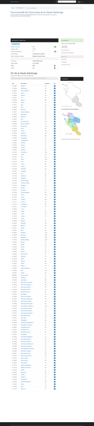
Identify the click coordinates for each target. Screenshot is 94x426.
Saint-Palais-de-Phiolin (26, 339)
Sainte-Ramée (24, 362)
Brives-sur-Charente (25, 123)
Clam (22, 157)
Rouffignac (23, 277)
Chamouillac (24, 135)
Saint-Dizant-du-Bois (26, 289)
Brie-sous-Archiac (25, 121)
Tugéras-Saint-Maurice (26, 381)
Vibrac (22, 386)
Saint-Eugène (24, 294)
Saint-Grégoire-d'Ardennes (27, 313)
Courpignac (24, 171)
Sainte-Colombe (24, 358)
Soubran (23, 374)
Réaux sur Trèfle (25, 275)
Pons (22, 270)
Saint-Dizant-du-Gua (25, 291)
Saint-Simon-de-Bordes (26, 351)
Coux (22, 173)
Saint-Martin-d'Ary (25, 329)
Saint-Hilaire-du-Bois (26, 315)
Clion (22, 161)
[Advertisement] (47, 28)
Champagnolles (24, 140)
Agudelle (23, 86)
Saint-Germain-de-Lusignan (27, 306)
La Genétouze (24, 204)
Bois (22, 107)
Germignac (23, 185)
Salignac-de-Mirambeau (26, 365)
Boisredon (23, 109)
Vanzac (22, 384)
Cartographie (64, 62)
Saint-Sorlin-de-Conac (26, 353)
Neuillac (23, 246)
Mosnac (23, 244)
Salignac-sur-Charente (26, 367)
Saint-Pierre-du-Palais (26, 341)
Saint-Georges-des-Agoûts (27, 303)
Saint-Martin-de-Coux (26, 332)
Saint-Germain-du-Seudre (26, 310)
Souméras (23, 377)
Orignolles (23, 256)
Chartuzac (23, 142)
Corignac (23, 166)
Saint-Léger (23, 317)
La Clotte (23, 201)
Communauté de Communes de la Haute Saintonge (37, 12)
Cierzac (23, 154)
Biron (22, 104)
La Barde (23, 199)
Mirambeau (23, 232)
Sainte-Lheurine (24, 360)
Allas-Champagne (25, 90)
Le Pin (22, 209)
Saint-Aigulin (24, 280)
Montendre (23, 235)
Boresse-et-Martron (25, 112)
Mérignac (23, 225)
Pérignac (23, 261)
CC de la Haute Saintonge (31, 8)
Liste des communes (65, 64)
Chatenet (23, 145)
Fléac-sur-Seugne (25, 180)
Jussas (23, 197)
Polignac (23, 265)
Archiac (23, 93)
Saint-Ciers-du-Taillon (26, 287)
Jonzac (23, 194)
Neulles (23, 249)
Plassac (23, 263)
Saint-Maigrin (24, 320)
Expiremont (23, 178)
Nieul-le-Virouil (24, 254)
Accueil (13, 8)
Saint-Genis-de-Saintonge (27, 298)
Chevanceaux (24, 152)
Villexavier (23, 388)
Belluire (23, 102)
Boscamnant (24, 114)
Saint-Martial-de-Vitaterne (27, 325)
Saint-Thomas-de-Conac (26, 355)
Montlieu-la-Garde (25, 239)
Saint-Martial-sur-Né (25, 327)
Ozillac (22, 258)
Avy (22, 97)
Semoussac (23, 372)
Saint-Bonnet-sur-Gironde (27, 282)
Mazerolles (23, 223)
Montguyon (23, 237)
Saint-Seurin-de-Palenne (26, 346)
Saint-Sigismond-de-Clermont (27, 348)
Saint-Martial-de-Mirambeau (27, 322)
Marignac (23, 220)
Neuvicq (23, 251)
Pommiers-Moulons (25, 268)
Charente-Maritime (19, 8)
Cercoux (23, 130)
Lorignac (23, 216)
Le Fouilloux (24, 206)
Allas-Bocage (24, 88)
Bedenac (23, 100)
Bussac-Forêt (24, 126)
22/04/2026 (63, 59)
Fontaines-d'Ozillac (25, 183)
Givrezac (23, 187)
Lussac (23, 218)
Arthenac (23, 95)
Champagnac (24, 138)
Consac (23, 164)
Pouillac (23, 272)
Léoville (23, 211)
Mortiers (23, 242)
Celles (22, 128)
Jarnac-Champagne (25, 192)
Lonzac (23, 213)
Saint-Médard (24, 334)
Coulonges (23, 168)
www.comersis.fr (15, 1)
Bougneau (23, 116)
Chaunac (23, 147)
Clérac (22, 159)
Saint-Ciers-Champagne (26, 284)
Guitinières (23, 190)
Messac (23, 228)
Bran (22, 119)
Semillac (23, 369)
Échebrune (23, 175)
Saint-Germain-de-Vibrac (26, 308)
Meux (22, 230)
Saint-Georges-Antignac (26, 301)
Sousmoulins (24, 379)
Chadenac (23, 133)
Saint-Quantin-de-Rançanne (27, 343)
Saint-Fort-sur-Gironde (26, 296)
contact (81, 1)
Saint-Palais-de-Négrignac (27, 336)
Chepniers (23, 149)
